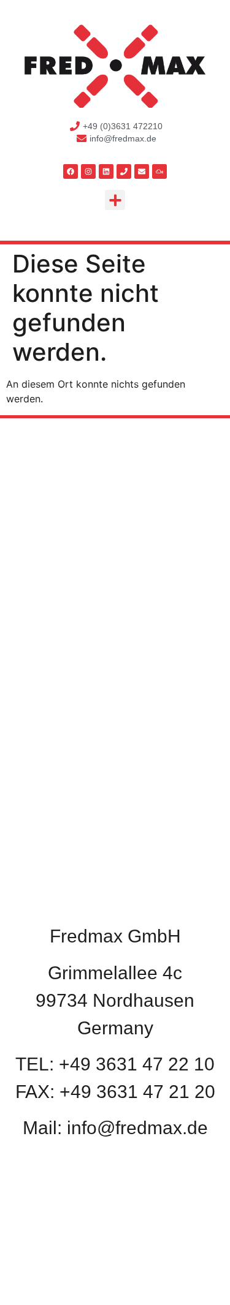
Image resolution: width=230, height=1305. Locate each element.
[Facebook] (70, 171)
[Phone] (124, 171)
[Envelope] (141, 171)
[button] (115, 200)
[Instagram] (88, 171)
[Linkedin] (106, 171)
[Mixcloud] (159, 171)
